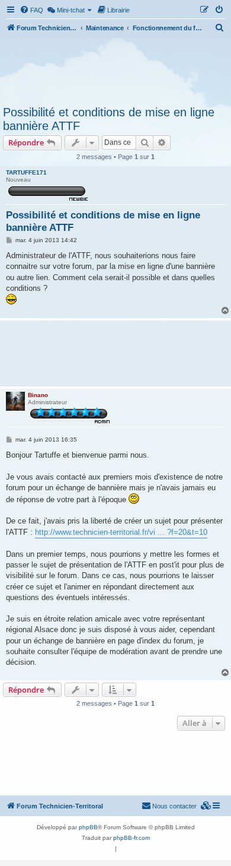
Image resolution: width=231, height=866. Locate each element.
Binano (38, 395)
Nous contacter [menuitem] (174, 806)
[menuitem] (31, 10)
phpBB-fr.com (131, 838)
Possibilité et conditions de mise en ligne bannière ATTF (108, 119)
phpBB (88, 827)
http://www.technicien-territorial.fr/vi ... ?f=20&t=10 (121, 532)
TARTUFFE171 (26, 172)
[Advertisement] (115, 70)
